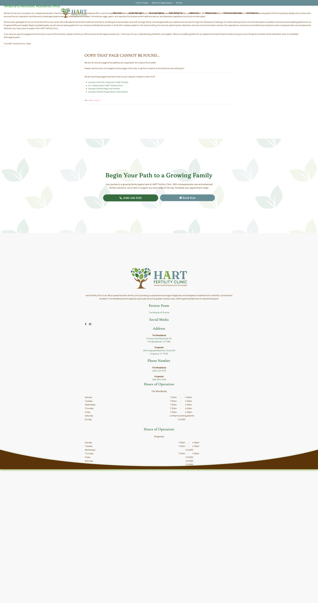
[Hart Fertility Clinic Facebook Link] (85, 323)
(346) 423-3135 (159, 370)
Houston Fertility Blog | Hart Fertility (104, 88)
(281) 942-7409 (159, 379)
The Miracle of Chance (159, 312)
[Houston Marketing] (182, 567)
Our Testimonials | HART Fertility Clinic (105, 85)
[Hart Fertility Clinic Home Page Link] (159, 278)
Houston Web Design (164, 567)
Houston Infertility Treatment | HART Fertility (108, 82)
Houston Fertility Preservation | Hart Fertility (108, 91)
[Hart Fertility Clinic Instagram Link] (90, 323)
